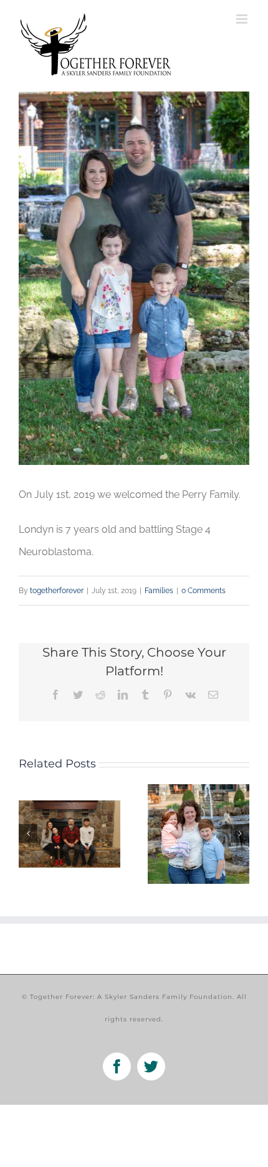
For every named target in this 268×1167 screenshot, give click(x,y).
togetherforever (57, 590)
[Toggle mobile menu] (242, 19)
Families (159, 590)
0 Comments (203, 590)
